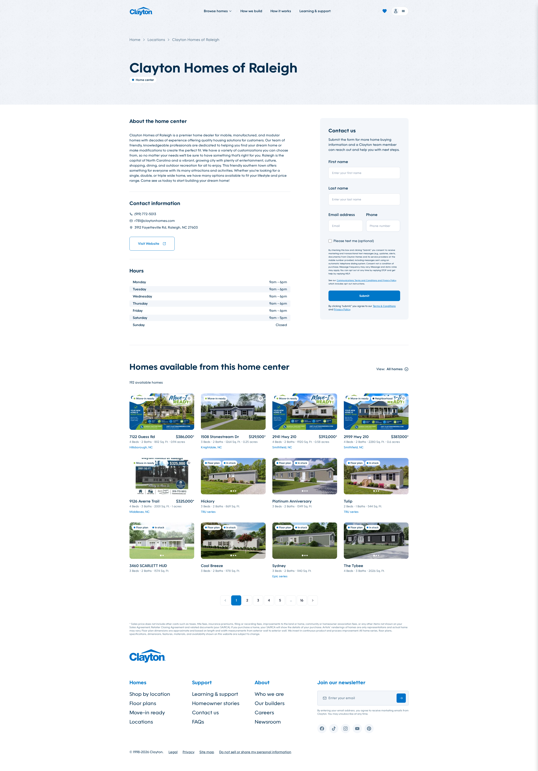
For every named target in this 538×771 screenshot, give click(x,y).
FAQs (198, 721)
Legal (173, 752)
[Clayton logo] (141, 11)
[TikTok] (333, 728)
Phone (371, 214)
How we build (251, 11)
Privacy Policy (342, 309)
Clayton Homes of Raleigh (195, 39)
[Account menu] (400, 11)
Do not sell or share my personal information (255, 752)
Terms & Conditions (384, 306)
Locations (156, 39)
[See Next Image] (260, 476)
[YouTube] (357, 728)
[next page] (313, 600)
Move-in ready (147, 712)
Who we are (269, 694)
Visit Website (148, 243)
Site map (206, 752)
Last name (338, 188)
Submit (364, 296)
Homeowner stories (215, 703)
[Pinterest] (369, 728)
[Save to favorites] (189, 398)
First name (338, 161)
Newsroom (268, 721)
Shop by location (149, 694)
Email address (341, 214)
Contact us (205, 712)
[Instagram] (345, 728)
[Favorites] (384, 11)
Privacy (188, 752)
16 (301, 600)
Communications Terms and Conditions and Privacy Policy (366, 280)
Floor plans (142, 703)
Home (134, 39)
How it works (280, 11)
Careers (264, 712)
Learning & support (315, 11)
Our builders (270, 703)
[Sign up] (401, 698)
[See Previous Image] (206, 476)
